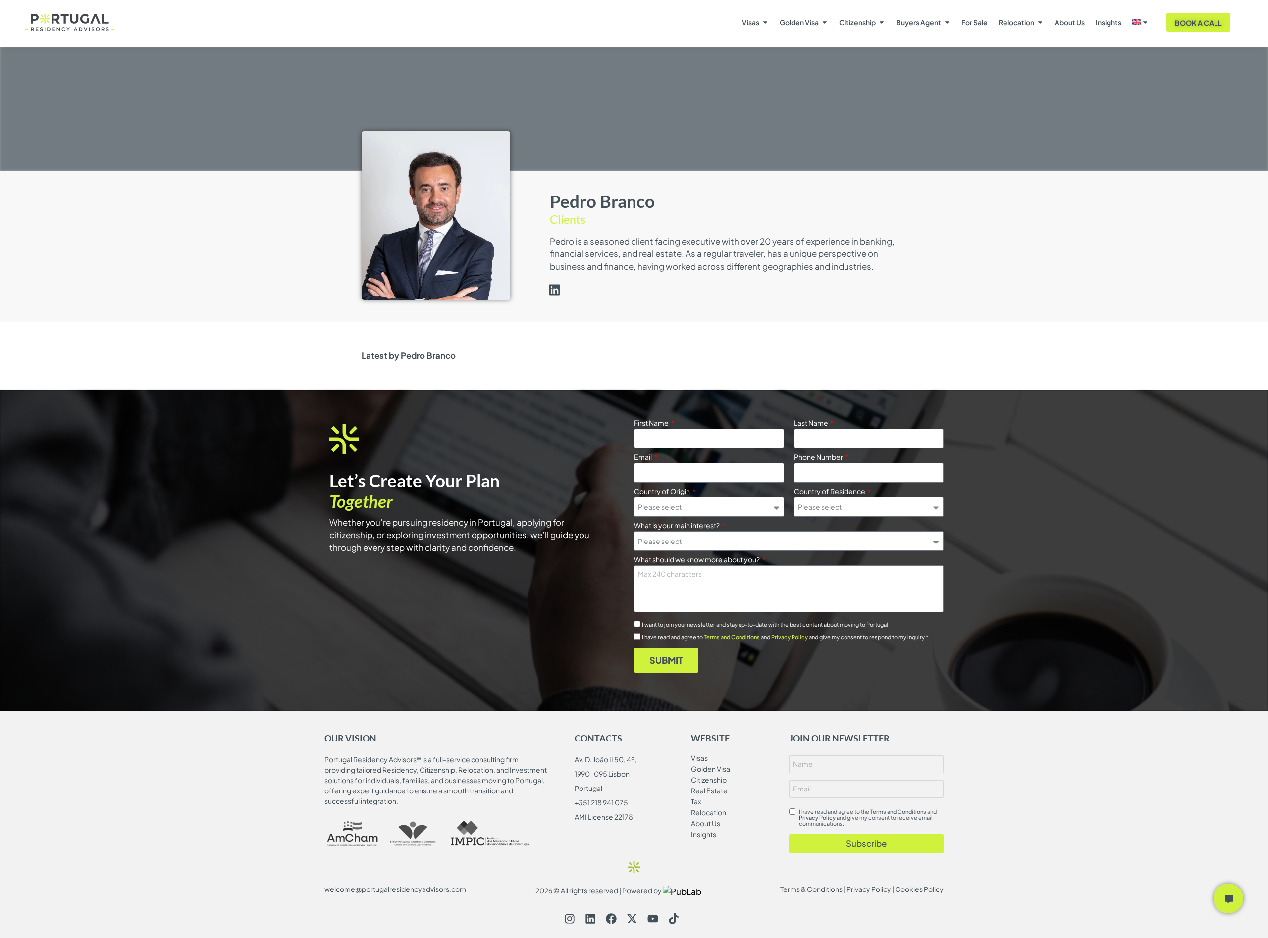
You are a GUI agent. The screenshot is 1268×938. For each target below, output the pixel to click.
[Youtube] (652, 918)
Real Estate (709, 790)
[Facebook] (611, 918)
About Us (1070, 22)
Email (643, 457)
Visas (750, 22)
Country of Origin (662, 491)
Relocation (1016, 22)
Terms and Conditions (732, 637)
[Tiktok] (673, 918)
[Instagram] (569, 918)
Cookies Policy (919, 889)
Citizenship (857, 22)
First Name (652, 423)
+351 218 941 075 (601, 802)
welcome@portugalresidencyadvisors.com (395, 889)
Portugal (588, 788)
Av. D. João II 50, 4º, (605, 759)
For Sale (974, 22)
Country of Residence (830, 491)
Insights (1108, 22)
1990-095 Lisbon (602, 773)
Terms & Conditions (811, 889)
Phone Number (819, 457)
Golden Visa (799, 22)
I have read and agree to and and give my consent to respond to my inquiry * (785, 637)
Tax (696, 801)
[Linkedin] (590, 918)
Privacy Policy (789, 637)
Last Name (811, 423)
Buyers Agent (918, 22)
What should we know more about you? (697, 560)
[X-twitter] (632, 918)
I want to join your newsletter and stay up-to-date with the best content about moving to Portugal (765, 624)
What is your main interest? (677, 526)
